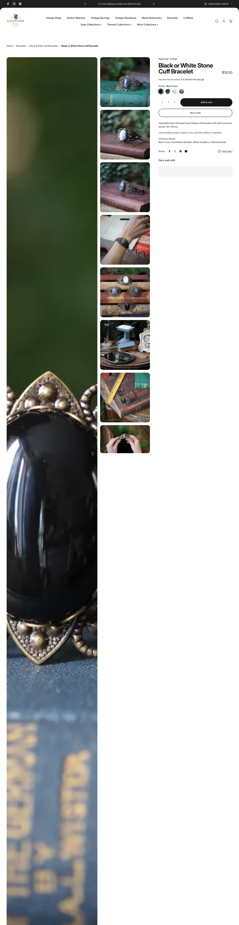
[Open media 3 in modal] (125, 135)
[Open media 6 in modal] (125, 292)
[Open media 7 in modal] (125, 345)
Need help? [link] (227, 151)
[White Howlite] (174, 91)
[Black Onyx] (161, 91)
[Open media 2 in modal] (125, 82)
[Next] (153, 4)
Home (10, 45)
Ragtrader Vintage (168, 58)
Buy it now (195, 112)
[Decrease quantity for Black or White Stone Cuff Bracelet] (162, 102)
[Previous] (85, 4)
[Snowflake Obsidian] (167, 91)
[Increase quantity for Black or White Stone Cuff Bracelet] (175, 102)
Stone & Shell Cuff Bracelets (43, 45)
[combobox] (218, 4)
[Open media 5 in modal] (125, 240)
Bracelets (21, 45)
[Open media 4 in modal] (125, 187)
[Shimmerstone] (181, 91)
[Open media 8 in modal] (125, 398)
